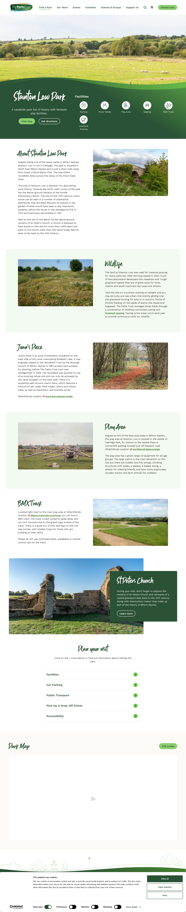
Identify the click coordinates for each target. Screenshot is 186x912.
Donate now (167, 7)
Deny (165, 895)
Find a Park (45, 7)
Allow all (165, 879)
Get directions (49, 121)
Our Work (62, 7)
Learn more (126, 613)
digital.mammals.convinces (46, 515)
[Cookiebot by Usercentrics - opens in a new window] (16, 907)
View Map (26, 121)
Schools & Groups (111, 7)
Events (76, 7)
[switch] (72, 907)
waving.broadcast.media (59, 396)
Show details (132, 907)
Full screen (168, 746)
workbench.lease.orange (146, 449)
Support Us (132, 7)
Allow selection (165, 887)
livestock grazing (114, 313)
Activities (90, 7)
